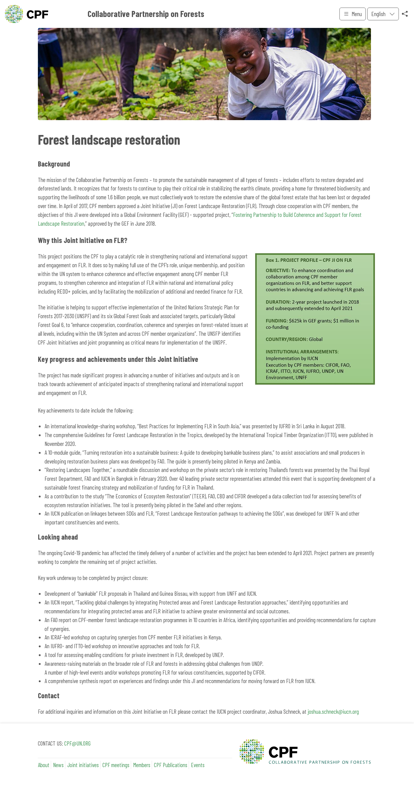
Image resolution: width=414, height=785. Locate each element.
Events (198, 764)
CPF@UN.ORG (77, 743)
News (58, 764)
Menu (357, 13)
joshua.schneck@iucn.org (333, 711)
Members (141, 764)
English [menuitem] (379, 13)
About (43, 764)
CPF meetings (115, 764)
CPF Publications (170, 764)
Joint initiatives (83, 764)
